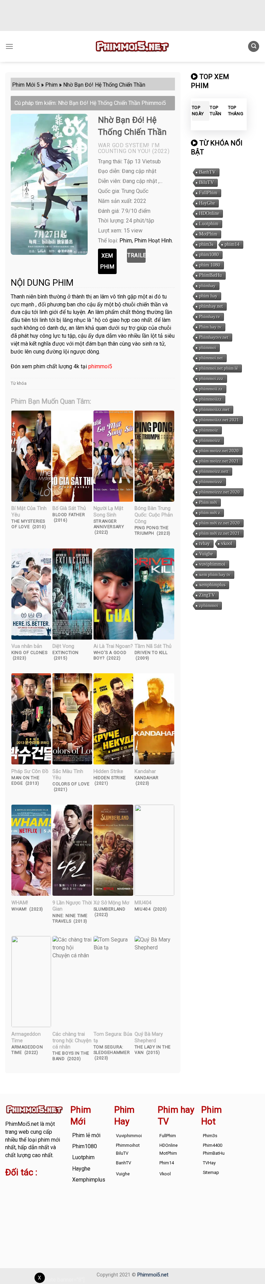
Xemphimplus (88, 1179)
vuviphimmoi (212, 564)
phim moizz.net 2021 (219, 461)
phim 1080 (209, 265)
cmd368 (15, 1194)
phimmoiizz (210, 399)
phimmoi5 (100, 366)
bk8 (51, 1209)
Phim (125, 240)
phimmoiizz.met (214, 409)
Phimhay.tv (209, 316)
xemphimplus (212, 584)
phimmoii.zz (211, 388)
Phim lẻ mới (86, 1135)
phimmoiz (208, 430)
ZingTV (207, 595)
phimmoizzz (210, 481)
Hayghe (81, 1168)
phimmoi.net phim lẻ (218, 368)
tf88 (10, 1186)
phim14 (232, 244)
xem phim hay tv (214, 574)
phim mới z (209, 512)
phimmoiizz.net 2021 (219, 419)
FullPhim (208, 192)
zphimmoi (208, 605)
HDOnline (209, 213)
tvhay (204, 543)
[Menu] (9, 46)
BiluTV (206, 182)
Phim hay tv (210, 326)
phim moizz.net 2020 (219, 450)
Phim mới (208, 502)
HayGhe (207, 203)
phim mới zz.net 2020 (219, 522)
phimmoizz (209, 440)
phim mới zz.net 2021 (219, 533)
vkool (226, 543)
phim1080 (209, 254)
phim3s (206, 244)
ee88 (53, 1202)
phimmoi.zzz (211, 378)
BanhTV (207, 172)
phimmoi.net (211, 357)
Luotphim (208, 223)
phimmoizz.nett (213, 471)
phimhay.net (211, 306)
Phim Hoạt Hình (153, 240)
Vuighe (206, 553)
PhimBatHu (210, 275)
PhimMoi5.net (22, 1124)
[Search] (253, 46)
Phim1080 (84, 1146)
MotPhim (208, 234)
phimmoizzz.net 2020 (219, 491)
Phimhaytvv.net (213, 337)
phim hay (208, 295)
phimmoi (207, 347)
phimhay (207, 285)
